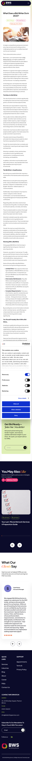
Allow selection (16, 409)
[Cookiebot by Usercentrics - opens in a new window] (22, 344)
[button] (28, 3)
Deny (16, 415)
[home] (6, 3)
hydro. (28, 757)
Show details (22, 398)
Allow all (16, 404)
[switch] (27, 380)
